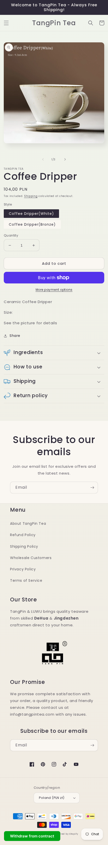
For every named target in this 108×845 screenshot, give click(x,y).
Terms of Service (26, 580)
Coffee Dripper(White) (31, 213)
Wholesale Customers (30, 557)
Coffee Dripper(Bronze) (32, 224)
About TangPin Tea (28, 523)
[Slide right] (65, 159)
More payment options (54, 289)
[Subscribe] (92, 487)
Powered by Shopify (66, 833)
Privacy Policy (23, 569)
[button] (6, 22)
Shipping (31, 196)
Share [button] (15, 335)
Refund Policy (23, 534)
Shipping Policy (24, 546)
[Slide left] (42, 159)
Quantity (11, 235)
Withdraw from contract (32, 836)
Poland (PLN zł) (52, 797)
